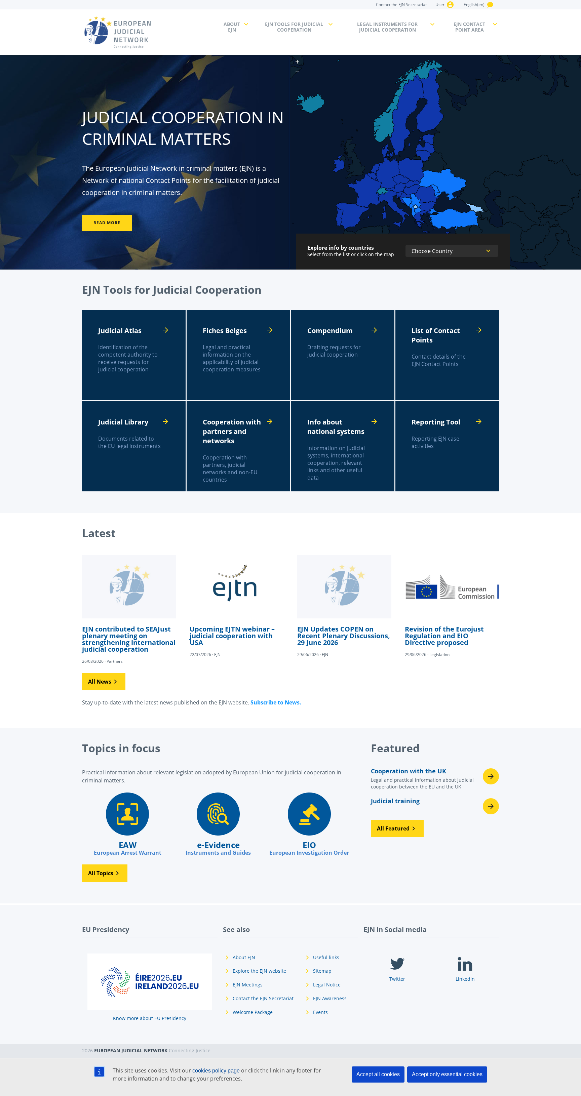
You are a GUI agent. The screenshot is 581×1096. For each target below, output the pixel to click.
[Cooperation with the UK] (435, 780)
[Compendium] (343, 355)
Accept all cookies (378, 1074)
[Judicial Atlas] (134, 355)
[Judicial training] (435, 806)
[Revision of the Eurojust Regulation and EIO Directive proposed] (452, 605)
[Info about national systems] (343, 446)
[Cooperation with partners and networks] (238, 446)
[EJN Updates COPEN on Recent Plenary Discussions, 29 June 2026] (344, 605)
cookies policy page (216, 1070)
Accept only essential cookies (447, 1074)
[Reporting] (447, 446)
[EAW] (127, 824)
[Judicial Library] (134, 446)
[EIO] (309, 824)
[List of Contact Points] (447, 355)
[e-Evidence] (218, 824)
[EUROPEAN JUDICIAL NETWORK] (149, 32)
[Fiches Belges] (238, 355)
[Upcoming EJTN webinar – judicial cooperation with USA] (237, 605)
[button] (103, 681)
